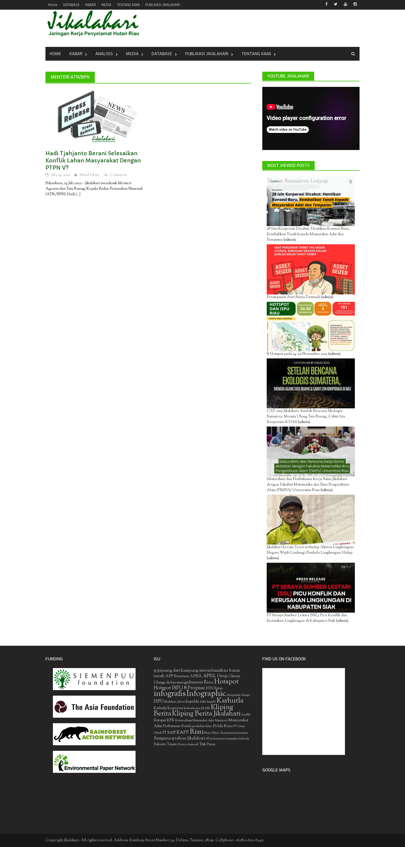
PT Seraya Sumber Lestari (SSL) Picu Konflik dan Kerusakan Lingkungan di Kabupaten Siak (307, 618)
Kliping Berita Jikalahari (206, 714)
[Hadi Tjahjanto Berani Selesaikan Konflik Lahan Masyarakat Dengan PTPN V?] (94, 117)
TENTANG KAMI (128, 5)
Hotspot (226, 682)
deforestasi (174, 682)
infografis (170, 694)
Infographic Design (238, 695)
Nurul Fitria (89, 175)
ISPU (158, 701)
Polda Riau (223, 726)
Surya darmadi (188, 744)
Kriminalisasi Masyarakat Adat (194, 720)
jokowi (181, 702)
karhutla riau (192, 708)
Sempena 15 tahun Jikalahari (179, 738)
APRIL (196, 676)
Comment (118, 175)
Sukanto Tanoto (165, 744)
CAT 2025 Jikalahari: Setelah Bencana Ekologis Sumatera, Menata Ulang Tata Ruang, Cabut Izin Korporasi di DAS (306, 416)
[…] (77, 194)
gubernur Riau (198, 682)
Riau (197, 732)
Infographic (206, 694)
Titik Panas (207, 744)
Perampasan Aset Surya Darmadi (293, 297)
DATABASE (71, 5)
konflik (246, 715)
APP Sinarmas (177, 676)
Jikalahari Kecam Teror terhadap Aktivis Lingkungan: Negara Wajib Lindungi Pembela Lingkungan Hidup (310, 550)
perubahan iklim (201, 726)
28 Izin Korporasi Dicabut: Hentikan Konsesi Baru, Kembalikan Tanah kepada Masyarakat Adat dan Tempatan (308, 234)
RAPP (183, 732)
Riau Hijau (212, 732)
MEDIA (106, 5)
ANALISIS (104, 54)
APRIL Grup (215, 676)
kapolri (211, 702)
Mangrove (221, 721)
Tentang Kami (256, 54)
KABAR (90, 5)
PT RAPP (169, 732)
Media (132, 54)
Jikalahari (170, 702)
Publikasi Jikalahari (206, 54)
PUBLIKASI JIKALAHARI (162, 5)
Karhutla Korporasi (168, 708)
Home (53, 5)
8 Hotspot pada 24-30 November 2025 (297, 354)
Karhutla (230, 701)
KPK (170, 720)
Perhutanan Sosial (177, 726)
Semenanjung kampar (234, 733)
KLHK (205, 708)
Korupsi (160, 720)
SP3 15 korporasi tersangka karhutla (227, 739)
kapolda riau (196, 701)
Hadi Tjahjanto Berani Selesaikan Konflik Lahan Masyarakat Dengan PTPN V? (93, 160)
